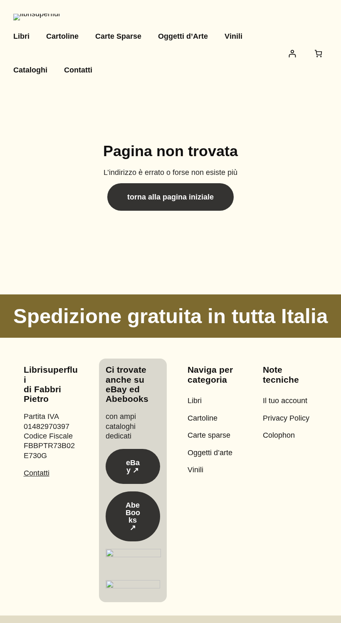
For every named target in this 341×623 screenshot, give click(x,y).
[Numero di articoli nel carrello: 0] (318, 53)
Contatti (36, 473)
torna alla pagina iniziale (170, 197)
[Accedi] (292, 53)
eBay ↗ (133, 466)
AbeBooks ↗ (133, 516)
